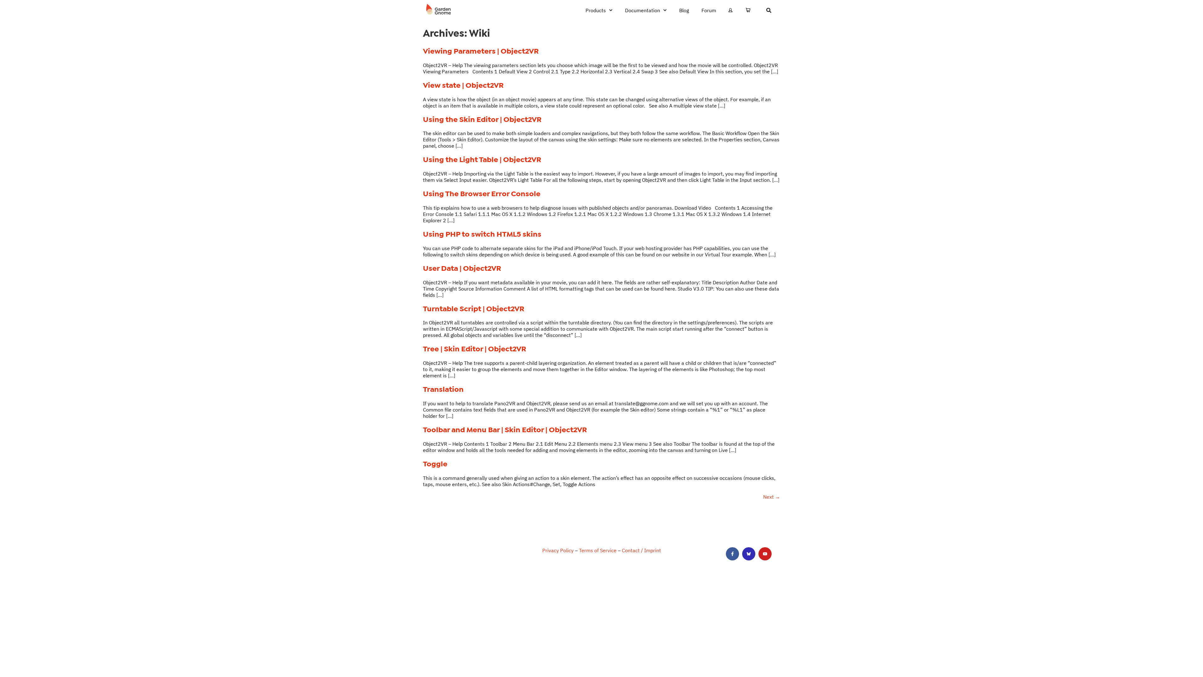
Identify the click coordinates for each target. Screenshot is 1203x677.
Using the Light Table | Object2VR (482, 159)
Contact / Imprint (641, 550)
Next (771, 497)
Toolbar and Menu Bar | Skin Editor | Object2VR (505, 429)
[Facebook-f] (732, 553)
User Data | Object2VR (462, 268)
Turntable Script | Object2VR (473, 308)
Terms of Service (598, 550)
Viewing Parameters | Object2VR (481, 51)
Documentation (642, 10)
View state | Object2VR (463, 85)
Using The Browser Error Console (481, 193)
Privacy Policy (558, 550)
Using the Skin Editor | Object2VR (482, 119)
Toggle (435, 464)
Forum (708, 10)
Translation (443, 389)
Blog (684, 10)
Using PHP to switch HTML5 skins (482, 234)
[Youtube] (765, 553)
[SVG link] (438, 9)
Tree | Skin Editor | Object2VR (474, 349)
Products (596, 10)
